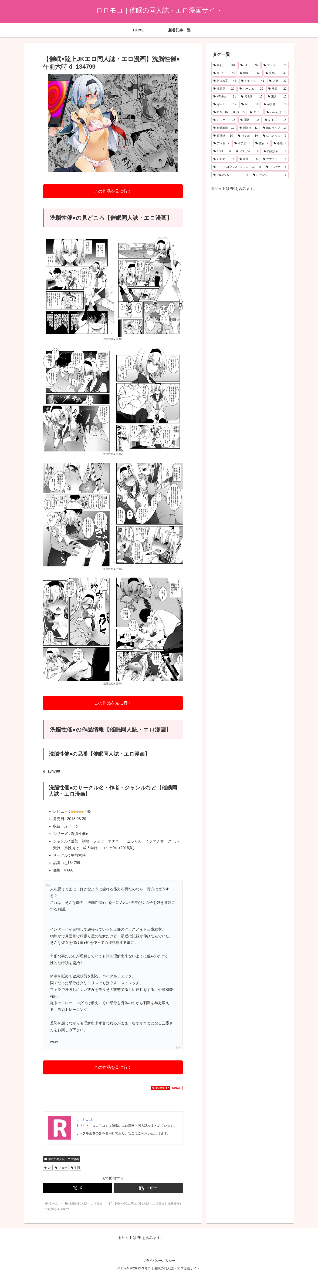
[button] (148, 1188)
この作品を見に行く (113, 191)
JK (49, 1167)
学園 (77, 1167)
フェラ (63, 1167)
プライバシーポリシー (159, 1260)
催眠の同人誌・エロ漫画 (63, 1159)
